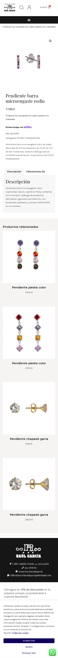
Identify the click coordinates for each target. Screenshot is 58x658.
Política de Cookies (20, 632)
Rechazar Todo (29, 653)
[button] (29, 20)
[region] (29, 629)
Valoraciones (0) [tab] (35, 171)
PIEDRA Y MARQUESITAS (28, 138)
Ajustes (29, 647)
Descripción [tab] (14, 171)
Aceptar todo (29, 640)
